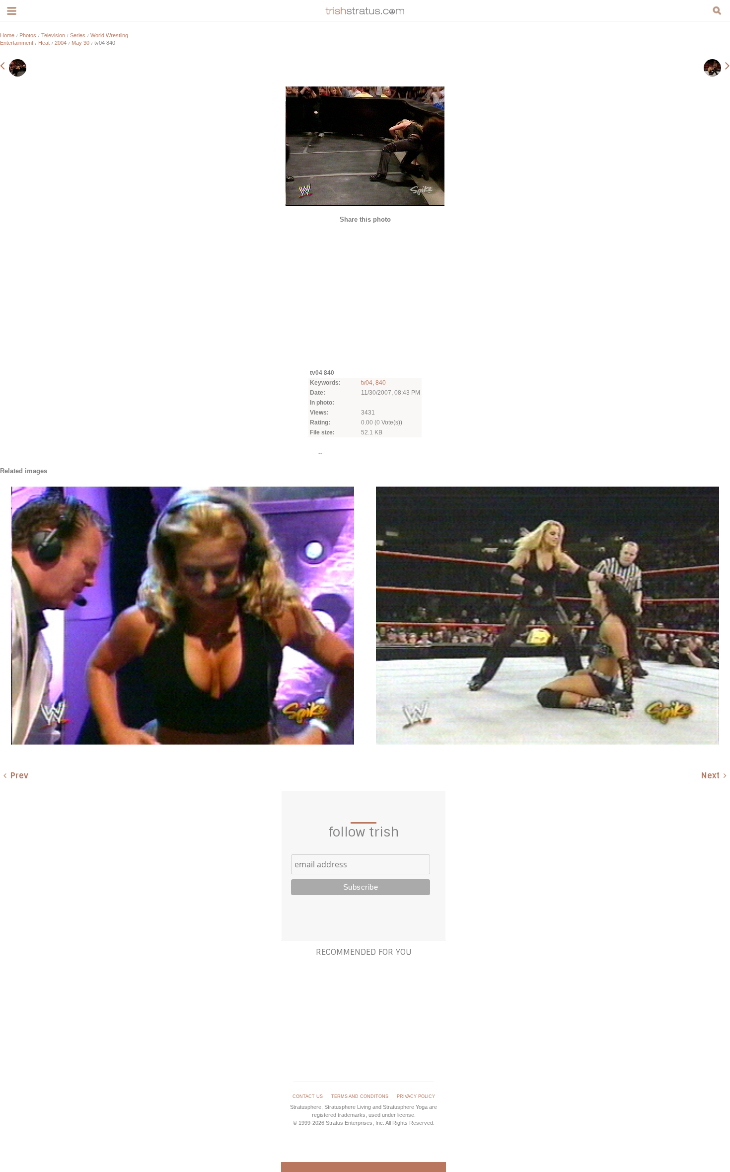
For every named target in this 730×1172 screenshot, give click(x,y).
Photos (27, 35)
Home (7, 35)
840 (380, 382)
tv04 (366, 382)
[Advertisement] (365, 295)
